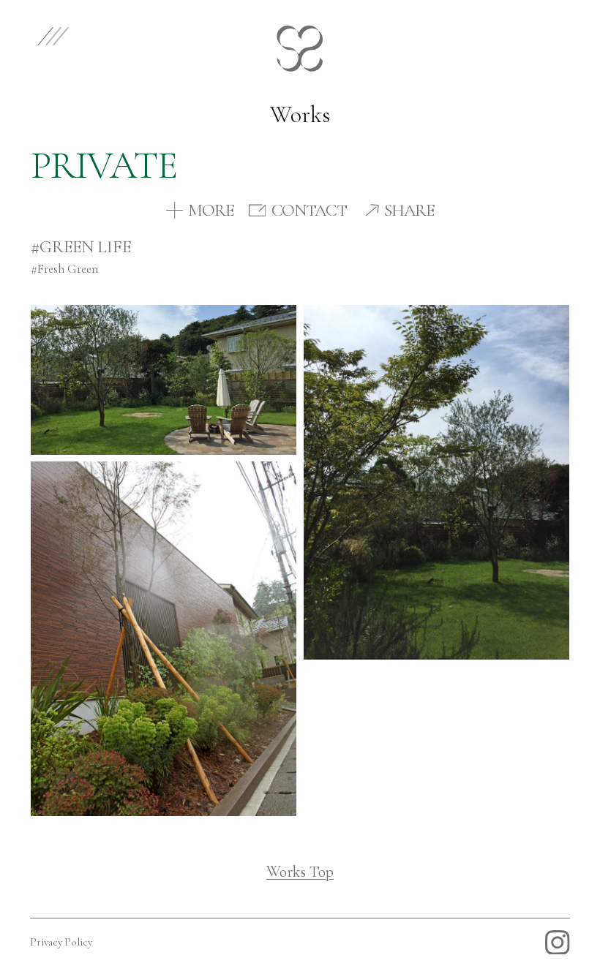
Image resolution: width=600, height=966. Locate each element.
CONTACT (309, 210)
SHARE (409, 210)
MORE (210, 210)
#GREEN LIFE (81, 246)
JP (568, 35)
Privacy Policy (61, 941)
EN (523, 35)
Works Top (300, 871)
